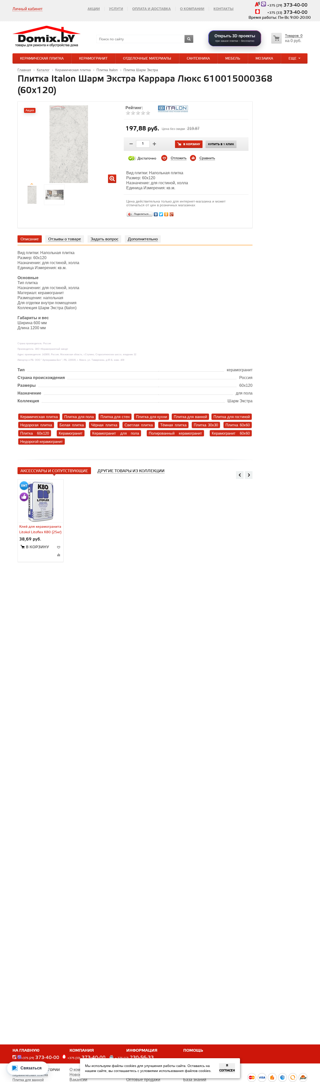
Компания (82, 1050)
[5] (148, 112)
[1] (128, 112)
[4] (143, 112)
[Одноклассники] (166, 214)
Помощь (193, 1050)
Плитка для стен (115, 417)
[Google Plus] (171, 214)
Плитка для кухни (151, 417)
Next (248, 475)
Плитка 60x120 (34, 433)
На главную (26, 1050)
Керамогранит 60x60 (231, 433)
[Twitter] (161, 214)
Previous (240, 475)
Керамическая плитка (42, 59)
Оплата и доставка (151, 9)
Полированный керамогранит (175, 433)
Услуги (116, 9)
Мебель (232, 59)
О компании (192, 9)
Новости (77, 1074)
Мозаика (264, 59)
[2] (133, 112)
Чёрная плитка (104, 425)
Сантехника (198, 59)
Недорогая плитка (36, 425)
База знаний (194, 1079)
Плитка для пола (79, 417)
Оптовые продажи (143, 1079)
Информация (142, 1050)
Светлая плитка (138, 425)
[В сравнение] (58, 555)
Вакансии (78, 1079)
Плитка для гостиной (232, 417)
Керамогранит (93, 59)
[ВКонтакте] (155, 214)
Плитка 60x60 (238, 425)
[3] (138, 112)
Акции (94, 9)
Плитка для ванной (190, 417)
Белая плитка (72, 425)
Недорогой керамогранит (41, 441)
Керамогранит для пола (115, 433)
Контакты (224, 9)
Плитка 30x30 (206, 425)
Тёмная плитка (173, 425)
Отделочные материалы (147, 59)
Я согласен (227, 1068)
